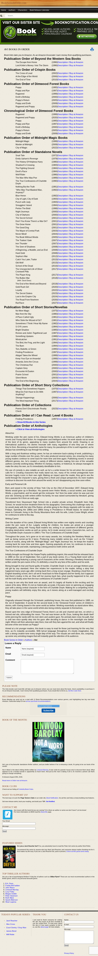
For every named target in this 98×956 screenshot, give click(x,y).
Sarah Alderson (11, 900)
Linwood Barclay (42, 770)
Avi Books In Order (17, 49)
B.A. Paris (9, 883)
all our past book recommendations (38, 701)
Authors (12, 10)
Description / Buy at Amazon (70, 62)
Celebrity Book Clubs (26, 789)
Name (8, 648)
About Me (44, 812)
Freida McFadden (12, 886)
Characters (22, 10)
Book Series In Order (13, 640)
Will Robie (10, 934)
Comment (10, 660)
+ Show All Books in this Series (31, 422)
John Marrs (10, 888)
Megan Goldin (11, 894)
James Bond (11, 931)
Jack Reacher (11, 921)
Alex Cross (10, 924)
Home (3, 10)
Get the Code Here (74, 691)
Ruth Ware (9, 898)
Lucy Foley (9, 892)
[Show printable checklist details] (92, 49)
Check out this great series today (77, 851)
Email (8, 654)
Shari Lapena (10, 902)
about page (44, 927)
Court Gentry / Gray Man (16, 928)
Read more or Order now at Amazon (14, 780)
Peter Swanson (11, 896)
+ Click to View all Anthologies (30, 429)
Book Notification (52, 798)
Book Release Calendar (39, 10)
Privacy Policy (69, 953)
